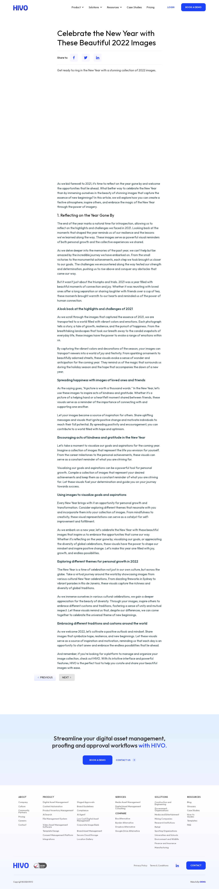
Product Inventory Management (58, 810)
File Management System (55, 819)
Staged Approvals (85, 802)
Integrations (49, 839)
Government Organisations (161, 809)
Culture (21, 806)
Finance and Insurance (165, 843)
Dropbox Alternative (125, 827)
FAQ (189, 825)
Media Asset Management (127, 802)
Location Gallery (85, 839)
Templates (192, 821)
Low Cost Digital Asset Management (88, 820)
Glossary (191, 806)
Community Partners (23, 811)
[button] (77, 7)
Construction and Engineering (163, 803)
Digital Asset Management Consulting (128, 807)
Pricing (150, 7)
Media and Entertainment (167, 815)
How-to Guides (190, 816)
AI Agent (81, 815)
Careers (22, 821)
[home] (20, 7)
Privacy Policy (140, 865)
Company (23, 802)
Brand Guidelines (85, 806)
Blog (189, 802)
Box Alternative (122, 819)
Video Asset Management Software (55, 826)
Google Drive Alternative (127, 831)
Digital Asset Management (55, 802)
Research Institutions (165, 823)
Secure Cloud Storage (87, 835)
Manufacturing (162, 847)
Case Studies (134, 7)
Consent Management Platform (58, 835)
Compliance (82, 810)
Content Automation (53, 806)
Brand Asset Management (89, 831)
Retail (157, 827)
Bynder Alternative (124, 823)
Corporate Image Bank (88, 825)
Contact (22, 825)
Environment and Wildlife (167, 839)
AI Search (47, 815)
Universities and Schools (166, 835)
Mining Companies (163, 819)
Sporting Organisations (166, 831)
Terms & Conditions (159, 865)
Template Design (51, 831)
